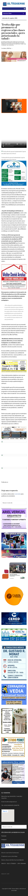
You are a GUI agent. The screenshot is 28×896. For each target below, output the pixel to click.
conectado (17, 494)
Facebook (3, 836)
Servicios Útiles (7, 13)
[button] (24, 8)
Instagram (4, 839)
